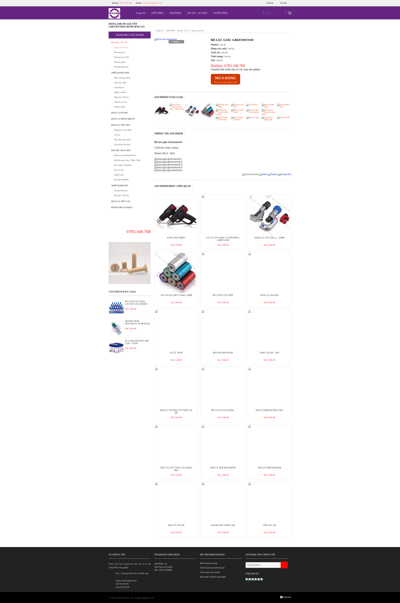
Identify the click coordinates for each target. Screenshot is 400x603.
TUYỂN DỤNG (220, 13)
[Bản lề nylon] (253, 117)
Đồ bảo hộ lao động (121, 207)
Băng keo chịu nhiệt (122, 130)
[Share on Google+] (284, 174)
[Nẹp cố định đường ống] (253, 112)
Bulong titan (119, 52)
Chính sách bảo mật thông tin (212, 568)
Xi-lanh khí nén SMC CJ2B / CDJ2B (137, 342)
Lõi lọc (117, 135)
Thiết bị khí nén (119, 186)
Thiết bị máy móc (120, 73)
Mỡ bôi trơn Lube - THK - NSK (127, 160)
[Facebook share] (250, 174)
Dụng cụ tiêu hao (120, 125)
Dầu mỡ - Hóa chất (121, 150)
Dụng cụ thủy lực (121, 201)
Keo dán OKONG (121, 179)
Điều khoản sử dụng (208, 563)
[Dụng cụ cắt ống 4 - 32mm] (192, 117)
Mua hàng (225, 78)
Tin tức (283, 3)
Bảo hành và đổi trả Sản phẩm (213, 577)
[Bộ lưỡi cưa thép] (223, 107)
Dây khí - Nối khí (121, 195)
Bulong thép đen (121, 67)
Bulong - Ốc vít (119, 42)
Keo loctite (119, 170)
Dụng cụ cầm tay (121, 47)
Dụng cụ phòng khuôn (123, 119)
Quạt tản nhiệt (120, 82)
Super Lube (119, 175)
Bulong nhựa (119, 62)
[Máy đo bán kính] (269, 107)
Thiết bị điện (119, 107)
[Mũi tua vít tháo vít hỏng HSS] (269, 114)
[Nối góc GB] (283, 117)
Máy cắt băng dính (122, 78)
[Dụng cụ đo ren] (238, 107)
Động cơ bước (120, 92)
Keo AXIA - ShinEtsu (123, 165)
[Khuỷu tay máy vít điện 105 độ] (223, 114)
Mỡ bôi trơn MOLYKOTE (125, 155)
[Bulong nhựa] (130, 283)
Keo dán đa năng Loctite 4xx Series (136, 302)
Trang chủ (140, 13)
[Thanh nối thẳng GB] (269, 120)
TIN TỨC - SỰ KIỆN (197, 13)
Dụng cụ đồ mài (119, 113)
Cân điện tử (119, 87)
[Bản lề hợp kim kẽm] (238, 120)
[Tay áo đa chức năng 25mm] (207, 117)
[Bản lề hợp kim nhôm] (223, 120)
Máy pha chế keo (121, 97)
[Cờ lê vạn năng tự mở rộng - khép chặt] (177, 109)
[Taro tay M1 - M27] (284, 107)
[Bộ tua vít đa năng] (238, 112)
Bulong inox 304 (121, 57)
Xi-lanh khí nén (121, 190)
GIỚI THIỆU (157, 13)
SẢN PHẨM (175, 13)
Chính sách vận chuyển (210, 572)
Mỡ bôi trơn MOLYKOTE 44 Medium (137, 322)
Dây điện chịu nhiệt (122, 139)
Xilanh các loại (120, 102)
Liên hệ (270, 3)
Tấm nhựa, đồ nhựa (122, 144)
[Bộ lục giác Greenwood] (175, 39)
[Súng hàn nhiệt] (161, 117)
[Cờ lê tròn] (251, 105)
